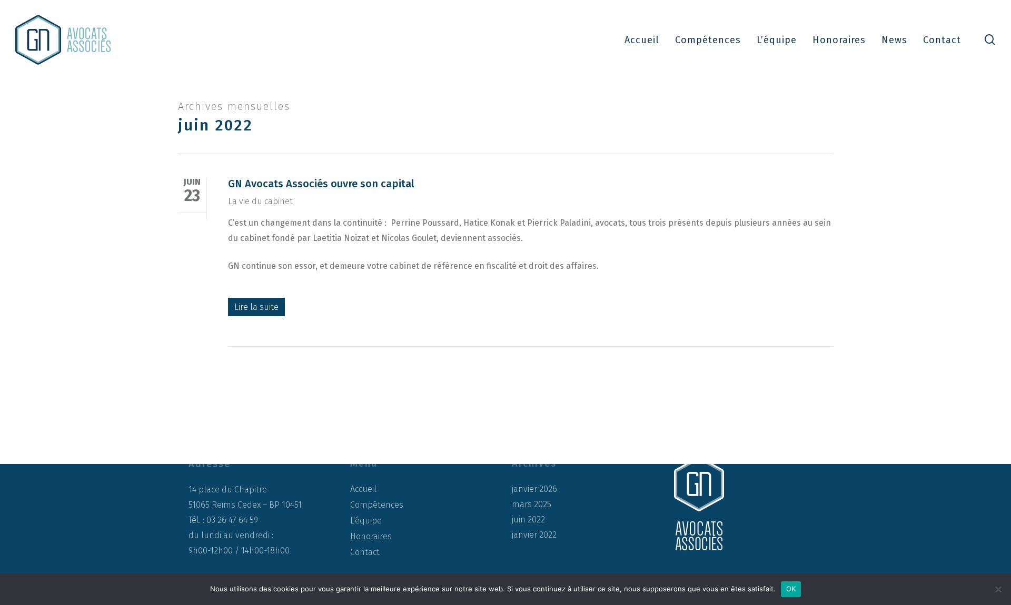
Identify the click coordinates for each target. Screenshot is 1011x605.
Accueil (363, 489)
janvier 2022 (534, 535)
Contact (365, 552)
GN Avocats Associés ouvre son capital (321, 183)
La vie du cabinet (260, 201)
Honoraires (371, 536)
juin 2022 (528, 520)
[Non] (998, 589)
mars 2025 (531, 504)
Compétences (376, 505)
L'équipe (366, 521)
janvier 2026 (534, 489)
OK (791, 588)
